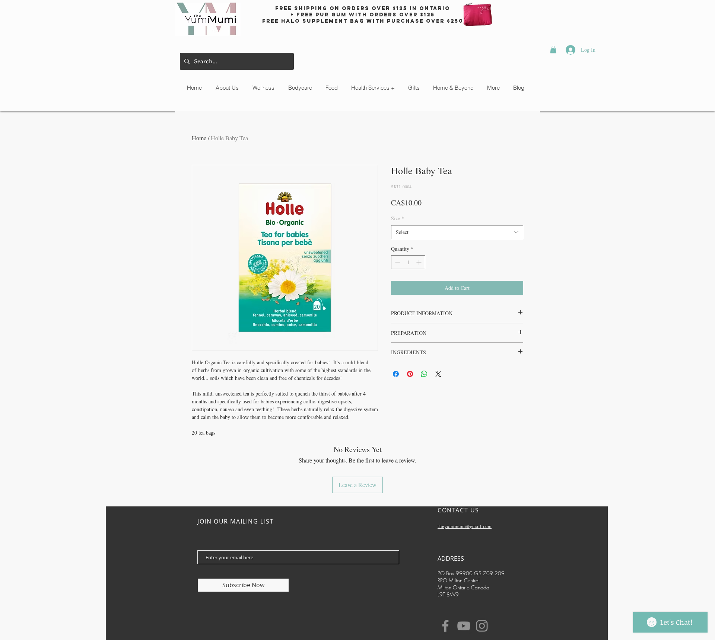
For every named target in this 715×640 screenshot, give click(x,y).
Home (199, 138)
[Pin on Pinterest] (410, 373)
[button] (553, 49)
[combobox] (457, 232)
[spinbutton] (408, 262)
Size (397, 218)
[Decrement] (396, 262)
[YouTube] (463, 626)
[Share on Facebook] (395, 373)
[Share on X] (438, 373)
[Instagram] (482, 626)
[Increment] (419, 262)
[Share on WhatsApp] (424, 373)
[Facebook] (445, 626)
